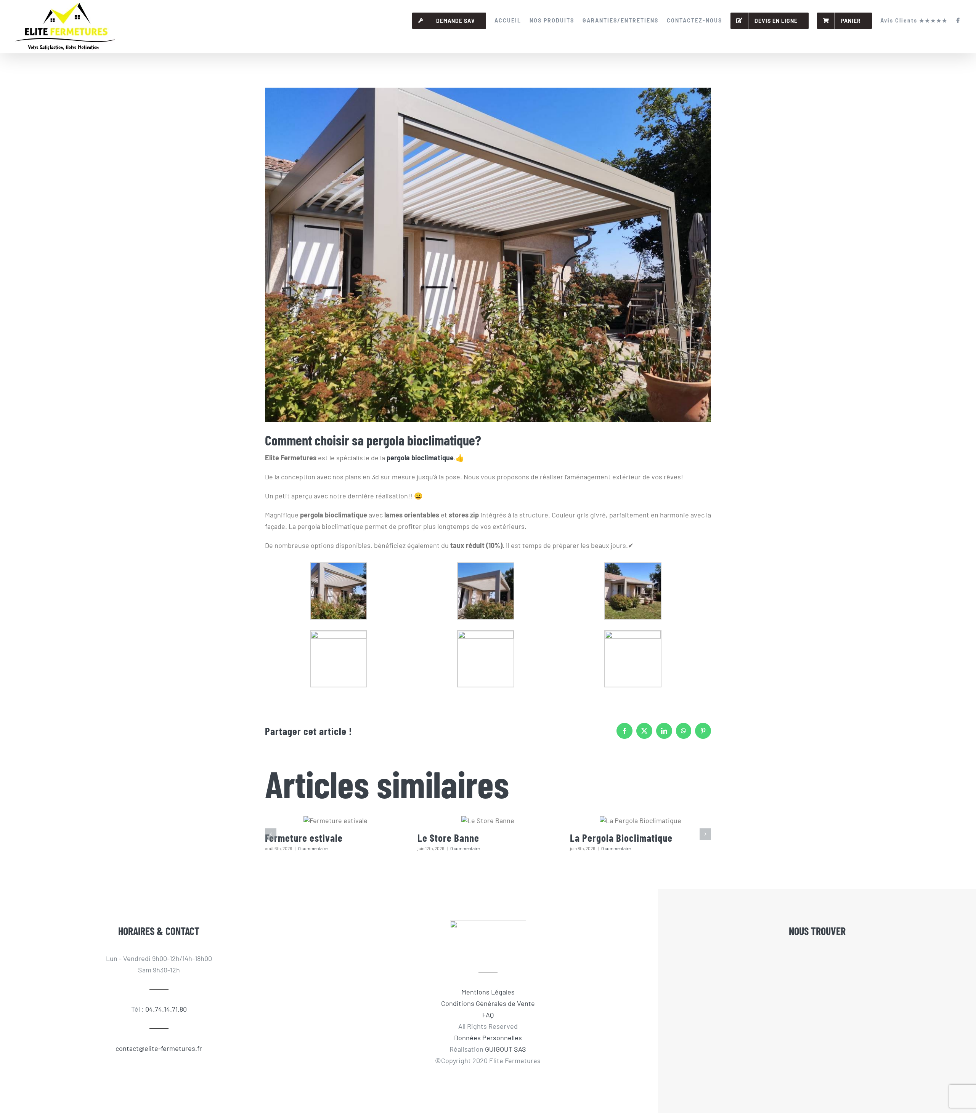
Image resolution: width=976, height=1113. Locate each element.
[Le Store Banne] (487, 820)
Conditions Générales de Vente (488, 1003)
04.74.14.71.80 (166, 1009)
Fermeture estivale (304, 837)
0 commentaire (312, 848)
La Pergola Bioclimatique (621, 837)
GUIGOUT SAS (505, 1049)
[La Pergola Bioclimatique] (640, 820)
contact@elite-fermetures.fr (159, 1048)
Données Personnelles (488, 1037)
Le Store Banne (448, 837)
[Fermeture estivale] (335, 820)
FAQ (488, 1015)
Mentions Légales (488, 992)
